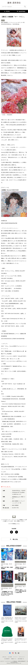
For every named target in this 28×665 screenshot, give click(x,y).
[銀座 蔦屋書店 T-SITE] (14, 2)
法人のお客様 (10, 656)
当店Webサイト (15, 496)
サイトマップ (15, 656)
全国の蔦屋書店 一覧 (21, 658)
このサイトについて (21, 656)
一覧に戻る (15, 539)
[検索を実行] (25, 7)
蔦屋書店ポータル (13, 658)
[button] (7, 11)
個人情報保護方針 (7, 658)
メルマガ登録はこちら (14, 523)
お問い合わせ (4, 656)
